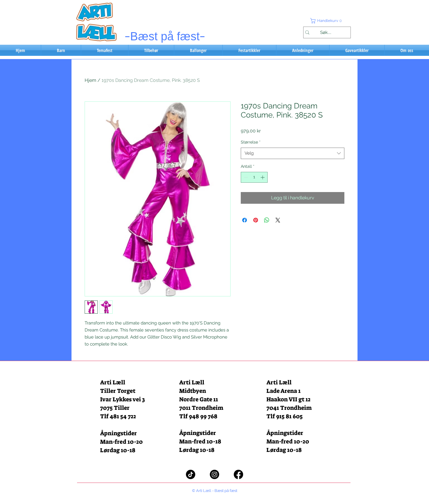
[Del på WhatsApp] (266, 220)
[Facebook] (238, 474)
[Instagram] (214, 474)
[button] (326, 20)
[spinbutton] (254, 177)
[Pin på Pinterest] (255, 220)
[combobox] (292, 153)
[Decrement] (245, 177)
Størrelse (251, 142)
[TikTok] (190, 474)
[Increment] (263, 177)
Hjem (90, 80)
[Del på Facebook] (244, 220)
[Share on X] (277, 220)
